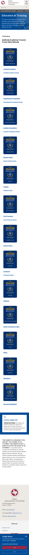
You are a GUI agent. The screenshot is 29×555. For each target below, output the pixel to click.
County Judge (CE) (11, 420)
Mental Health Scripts (9, 161)
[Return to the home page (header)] (3, 2)
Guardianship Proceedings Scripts (13, 102)
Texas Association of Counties (8, 11)
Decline (14, 551)
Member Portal (6, 528)
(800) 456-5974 (12, 516)
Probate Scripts (7, 190)
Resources (20, 11)
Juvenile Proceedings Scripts (11, 131)
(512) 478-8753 (10, 510)
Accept (14, 547)
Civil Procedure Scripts (10, 220)
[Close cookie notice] (26, 536)
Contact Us (5, 530)
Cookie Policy (13, 540)
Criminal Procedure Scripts (11, 73)
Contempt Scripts (8, 275)
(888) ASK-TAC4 (17, 513)
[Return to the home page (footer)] (14, 492)
